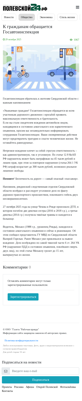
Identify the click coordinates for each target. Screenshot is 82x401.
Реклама (18, 387)
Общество (26, 17)
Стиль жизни (67, 17)
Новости (9, 17)
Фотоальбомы (68, 387)
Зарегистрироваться (23, 296)
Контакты (7, 391)
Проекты (7, 387)
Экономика (46, 17)
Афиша (30, 387)
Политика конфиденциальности (20, 340)
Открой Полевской (47, 387)
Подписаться (40, 379)
